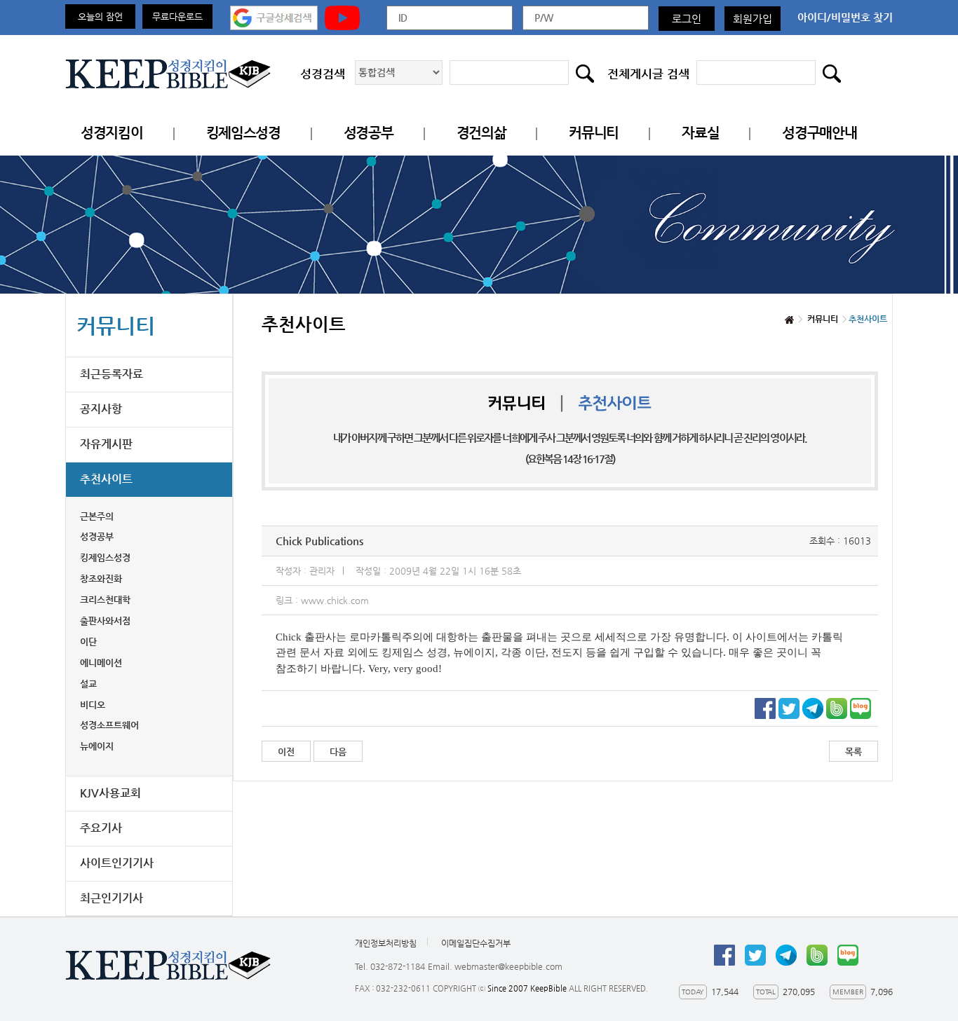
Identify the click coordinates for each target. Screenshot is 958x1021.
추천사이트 (106, 479)
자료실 (700, 133)
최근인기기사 (111, 898)
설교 (88, 683)
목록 (853, 751)
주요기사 (101, 828)
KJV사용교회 (110, 793)
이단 (88, 641)
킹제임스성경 (243, 133)
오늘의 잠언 (100, 16)
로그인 (686, 19)
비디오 (92, 704)
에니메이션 (101, 662)
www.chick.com (335, 600)
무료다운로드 (177, 16)
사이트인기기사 (117, 863)
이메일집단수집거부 (476, 943)
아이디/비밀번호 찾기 (845, 17)
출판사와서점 (105, 620)
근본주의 (97, 516)
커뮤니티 (594, 133)
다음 (338, 751)
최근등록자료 (111, 374)
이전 (286, 751)
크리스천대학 (105, 599)
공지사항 (101, 409)
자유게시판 (106, 444)
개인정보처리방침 (386, 943)
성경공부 (368, 133)
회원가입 (752, 19)
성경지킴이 (112, 133)
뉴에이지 (97, 746)
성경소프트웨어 (109, 725)
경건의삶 (481, 133)
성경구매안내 (819, 133)
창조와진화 (101, 578)
